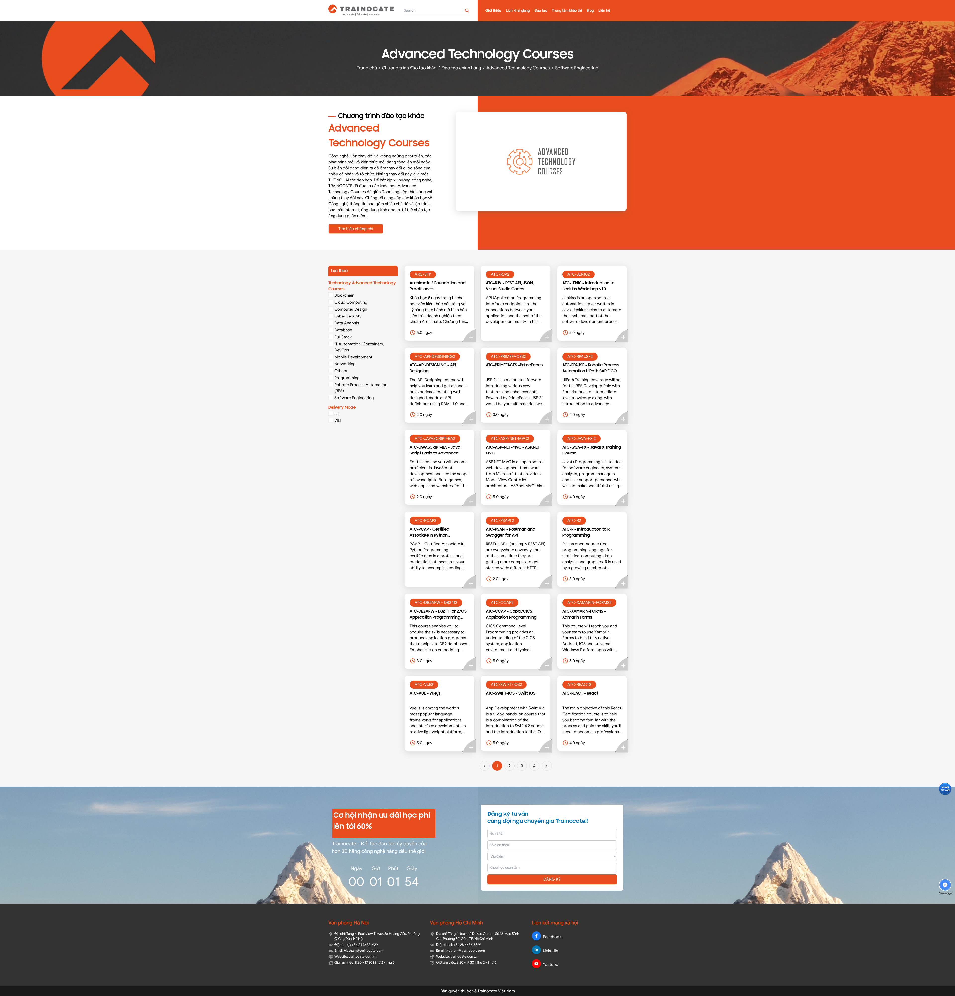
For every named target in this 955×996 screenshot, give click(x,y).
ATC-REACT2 (579, 684)
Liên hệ (604, 10)
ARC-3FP (423, 274)
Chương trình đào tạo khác (409, 68)
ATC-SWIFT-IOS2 (506, 684)
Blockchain (344, 295)
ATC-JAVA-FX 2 (581, 438)
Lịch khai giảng (518, 10)
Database (343, 330)
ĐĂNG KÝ (552, 879)
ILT (336, 413)
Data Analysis (346, 323)
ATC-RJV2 (500, 274)
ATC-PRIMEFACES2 (508, 356)
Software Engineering (576, 68)
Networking (345, 364)
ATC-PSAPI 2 (502, 520)
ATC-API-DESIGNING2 (435, 356)
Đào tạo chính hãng (461, 68)
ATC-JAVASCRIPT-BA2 (435, 438)
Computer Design (350, 309)
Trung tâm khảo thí (567, 10)
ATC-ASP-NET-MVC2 (510, 438)
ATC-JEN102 (578, 274)
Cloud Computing (350, 302)
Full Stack (343, 337)
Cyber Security (347, 316)
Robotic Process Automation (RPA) (360, 387)
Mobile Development (353, 357)
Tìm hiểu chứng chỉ (355, 228)
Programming (347, 377)
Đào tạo (541, 10)
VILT (338, 420)
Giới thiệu (493, 10)
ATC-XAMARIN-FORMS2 (589, 602)
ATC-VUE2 (424, 684)
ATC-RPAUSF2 (580, 356)
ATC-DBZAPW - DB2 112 (436, 602)
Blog (590, 10)
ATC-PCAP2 (425, 520)
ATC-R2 (574, 520)
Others (340, 370)
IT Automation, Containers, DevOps (359, 347)
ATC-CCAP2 (502, 602)
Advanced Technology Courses (518, 68)
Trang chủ (367, 68)
